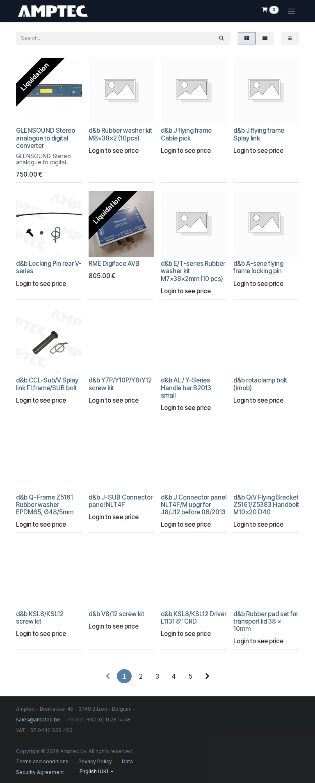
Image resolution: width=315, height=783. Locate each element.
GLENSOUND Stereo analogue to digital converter (45, 138)
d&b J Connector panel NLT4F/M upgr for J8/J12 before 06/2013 (193, 504)
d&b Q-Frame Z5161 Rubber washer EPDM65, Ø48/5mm (44, 504)
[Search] (221, 38)
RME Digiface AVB (114, 263)
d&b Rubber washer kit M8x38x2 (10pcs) (120, 134)
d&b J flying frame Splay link (258, 134)
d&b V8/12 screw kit (116, 614)
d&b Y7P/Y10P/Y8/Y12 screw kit (120, 384)
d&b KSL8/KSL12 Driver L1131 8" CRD (193, 617)
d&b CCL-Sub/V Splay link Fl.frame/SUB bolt (47, 384)
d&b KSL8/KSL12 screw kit (40, 617)
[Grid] (246, 38)
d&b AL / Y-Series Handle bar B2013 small (186, 387)
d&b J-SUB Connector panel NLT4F (121, 501)
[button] (28, 113)
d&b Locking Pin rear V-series (49, 267)
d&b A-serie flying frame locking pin (258, 267)
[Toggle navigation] (291, 11)
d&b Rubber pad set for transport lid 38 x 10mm (265, 621)
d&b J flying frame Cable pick (186, 134)
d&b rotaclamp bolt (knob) (260, 384)
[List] (265, 38)
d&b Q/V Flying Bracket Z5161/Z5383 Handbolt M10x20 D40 (266, 504)
